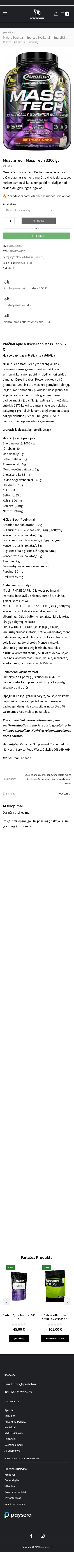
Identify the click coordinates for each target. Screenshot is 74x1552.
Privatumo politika (15, 1421)
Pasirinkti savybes (55, 1338)
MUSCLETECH (24, 262)
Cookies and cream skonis (38, 774)
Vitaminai (9, 1486)
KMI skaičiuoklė (14, 1433)
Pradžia (8, 33)
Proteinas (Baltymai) (16, 1469)
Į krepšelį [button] (19, 1338)
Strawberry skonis (48, 779)
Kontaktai (10, 1427)
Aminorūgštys (12, 1480)
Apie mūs (9, 1410)
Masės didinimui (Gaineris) (20, 42)
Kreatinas (9, 1474)
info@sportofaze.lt (27, 1384)
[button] (6, 1301)
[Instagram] (43, 1536)
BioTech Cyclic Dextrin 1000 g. (19, 1317)
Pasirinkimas (9, 204)
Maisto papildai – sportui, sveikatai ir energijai (34, 37)
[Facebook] (13, 268)
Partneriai (10, 1439)
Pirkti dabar (37, 236)
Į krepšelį (40, 221)
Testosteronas (12, 1498)
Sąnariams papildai (15, 1492)
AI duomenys (12, 1450)
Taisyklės (9, 1416)
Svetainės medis (14, 1445)
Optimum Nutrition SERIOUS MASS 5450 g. (55, 1317)
